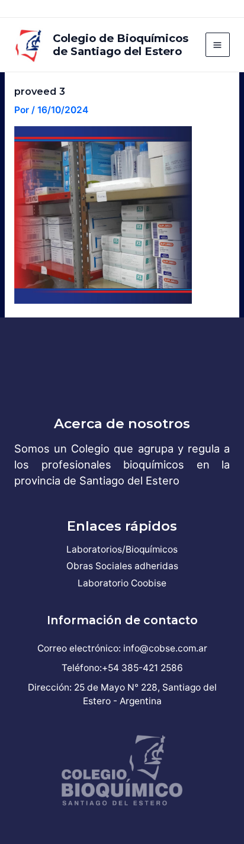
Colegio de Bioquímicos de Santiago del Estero (120, 44)
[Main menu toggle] (218, 45)
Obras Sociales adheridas (122, 566)
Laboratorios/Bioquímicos (122, 549)
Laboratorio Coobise (122, 583)
